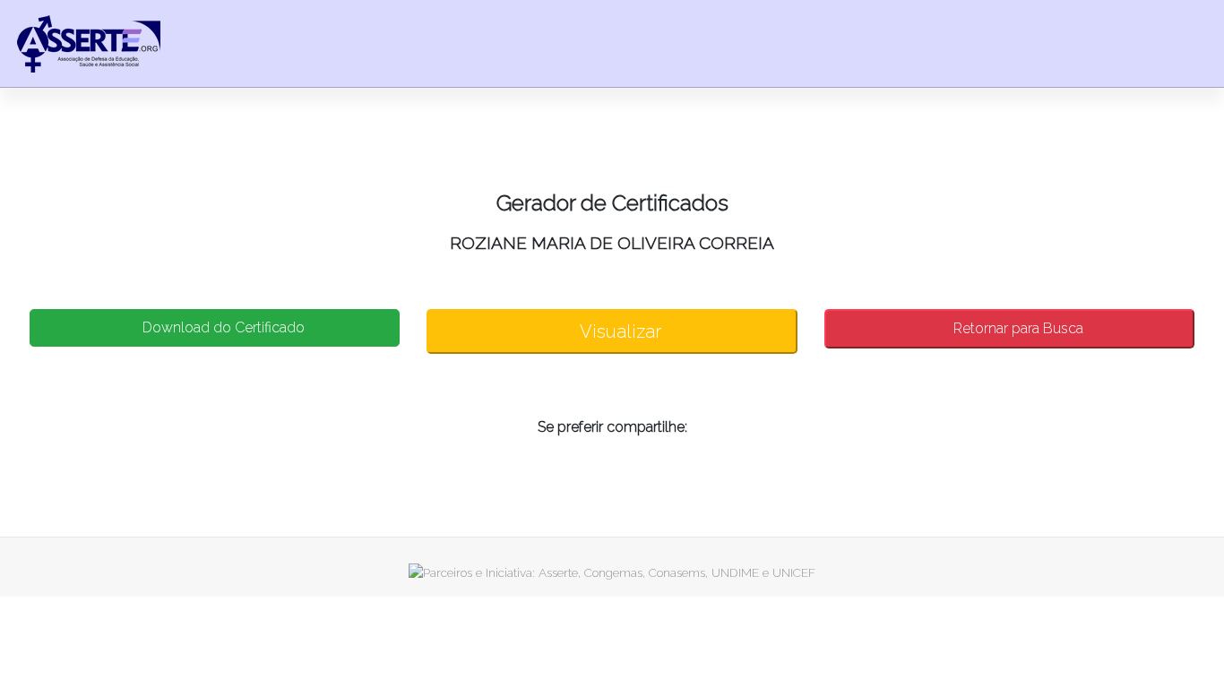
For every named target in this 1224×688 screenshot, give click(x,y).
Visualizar (618, 331)
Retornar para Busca (1016, 328)
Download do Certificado (222, 327)
